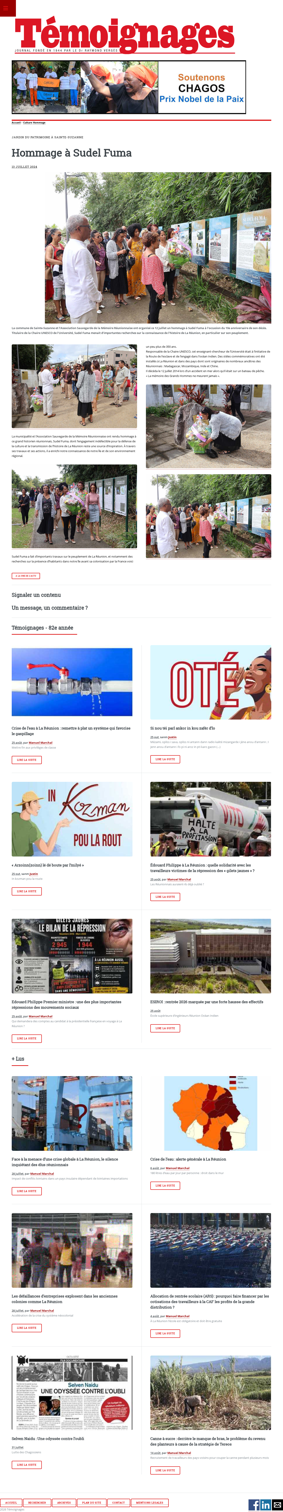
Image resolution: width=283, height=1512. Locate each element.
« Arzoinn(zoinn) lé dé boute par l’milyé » (48, 865)
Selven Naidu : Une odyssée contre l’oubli (48, 1438)
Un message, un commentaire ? (50, 607)
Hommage (39, 122)
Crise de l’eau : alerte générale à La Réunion (188, 1159)
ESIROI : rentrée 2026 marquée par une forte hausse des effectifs (206, 1001)
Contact (118, 1502)
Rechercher (37, 1502)
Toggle (8, 8)
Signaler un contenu (36, 594)
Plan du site (91, 1502)
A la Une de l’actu (26, 576)
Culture (27, 122)
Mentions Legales (149, 1502)
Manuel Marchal (40, 743)
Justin (172, 737)
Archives (64, 1502)
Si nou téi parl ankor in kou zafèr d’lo (182, 728)
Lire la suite (26, 759)
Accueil (16, 122)
